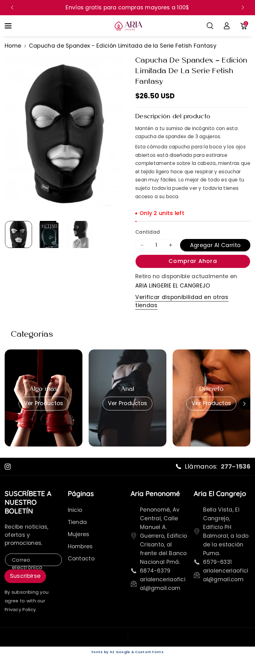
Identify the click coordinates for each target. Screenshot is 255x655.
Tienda (77, 522)
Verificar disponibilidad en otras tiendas (182, 301)
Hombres (80, 546)
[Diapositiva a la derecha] (244, 403)
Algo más (44, 389)
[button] (11, 26)
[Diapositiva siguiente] (242, 7)
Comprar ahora (193, 261)
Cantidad (147, 232)
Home (13, 45)
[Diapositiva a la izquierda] (10, 403)
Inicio (75, 510)
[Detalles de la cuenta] (227, 26)
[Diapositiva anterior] (12, 7)
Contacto (81, 558)
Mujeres (79, 534)
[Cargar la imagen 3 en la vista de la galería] (79, 234)
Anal (127, 389)
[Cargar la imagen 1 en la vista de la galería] (18, 234)
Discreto (211, 389)
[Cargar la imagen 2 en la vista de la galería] (49, 234)
